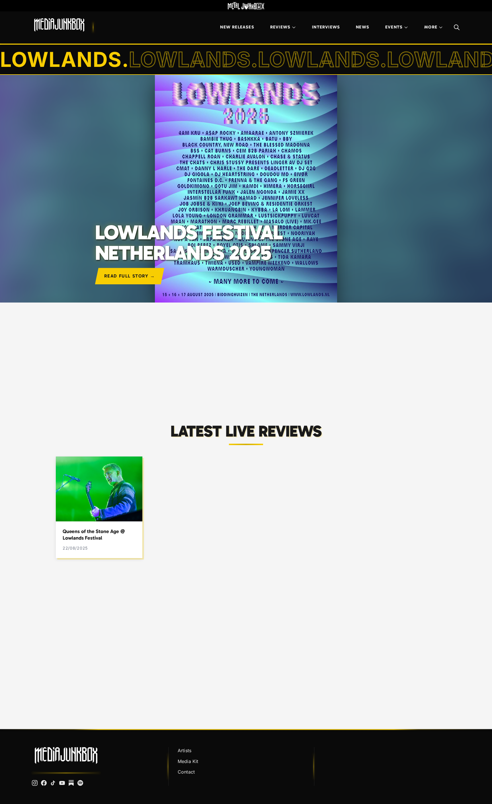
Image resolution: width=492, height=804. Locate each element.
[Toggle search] (456, 27)
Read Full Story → (129, 276)
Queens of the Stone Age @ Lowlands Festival (94, 534)
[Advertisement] (246, 351)
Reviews (280, 27)
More (430, 27)
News (362, 27)
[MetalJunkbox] (246, 5)
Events (394, 27)
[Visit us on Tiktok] (53, 783)
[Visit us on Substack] (71, 783)
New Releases (237, 27)
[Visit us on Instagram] (35, 783)
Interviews (326, 27)
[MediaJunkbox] (59, 25)
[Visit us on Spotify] (80, 783)
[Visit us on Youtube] (62, 783)
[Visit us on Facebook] (44, 783)
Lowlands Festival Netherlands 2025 (188, 242)
